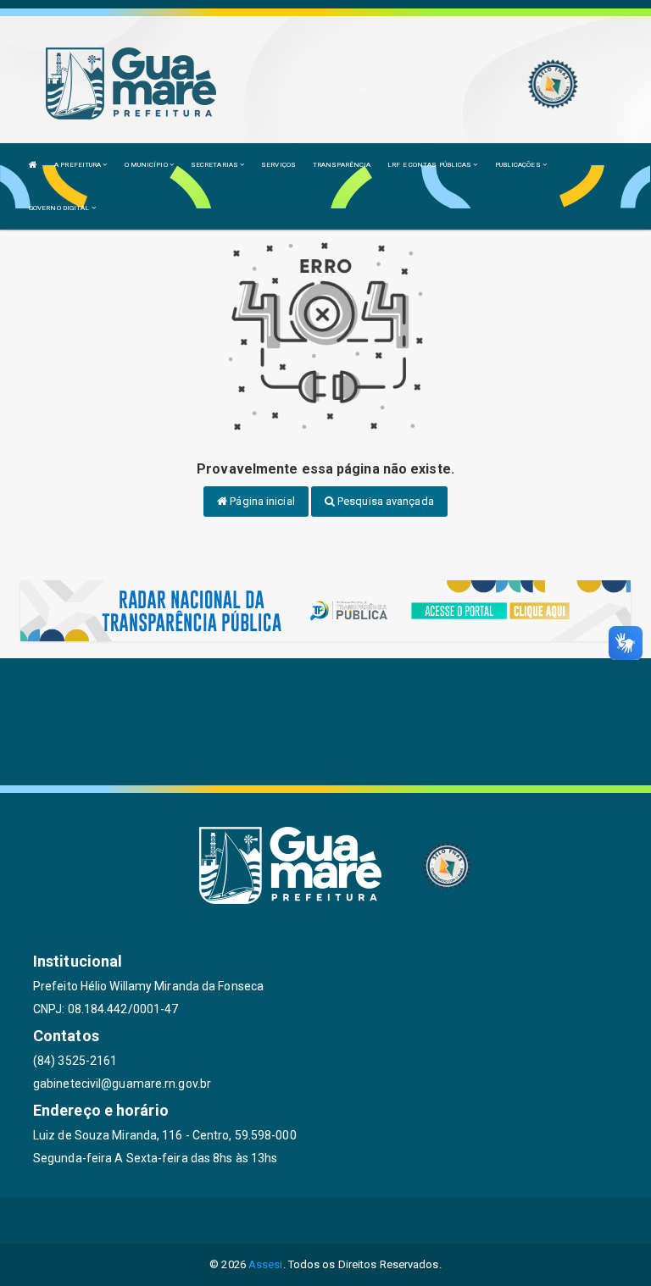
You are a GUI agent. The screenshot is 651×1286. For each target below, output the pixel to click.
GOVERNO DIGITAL (60, 208)
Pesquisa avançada (384, 501)
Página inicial (261, 501)
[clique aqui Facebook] (285, 1220)
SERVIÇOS (278, 165)
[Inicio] (33, 164)
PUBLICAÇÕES (518, 165)
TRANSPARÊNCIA (341, 165)
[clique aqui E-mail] (244, 1220)
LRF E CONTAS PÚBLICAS (430, 165)
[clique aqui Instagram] (407, 1220)
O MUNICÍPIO (147, 165)
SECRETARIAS (215, 165)
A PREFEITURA (78, 165)
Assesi (265, 1264)
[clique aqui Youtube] (366, 1220)
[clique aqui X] (326, 1220)
